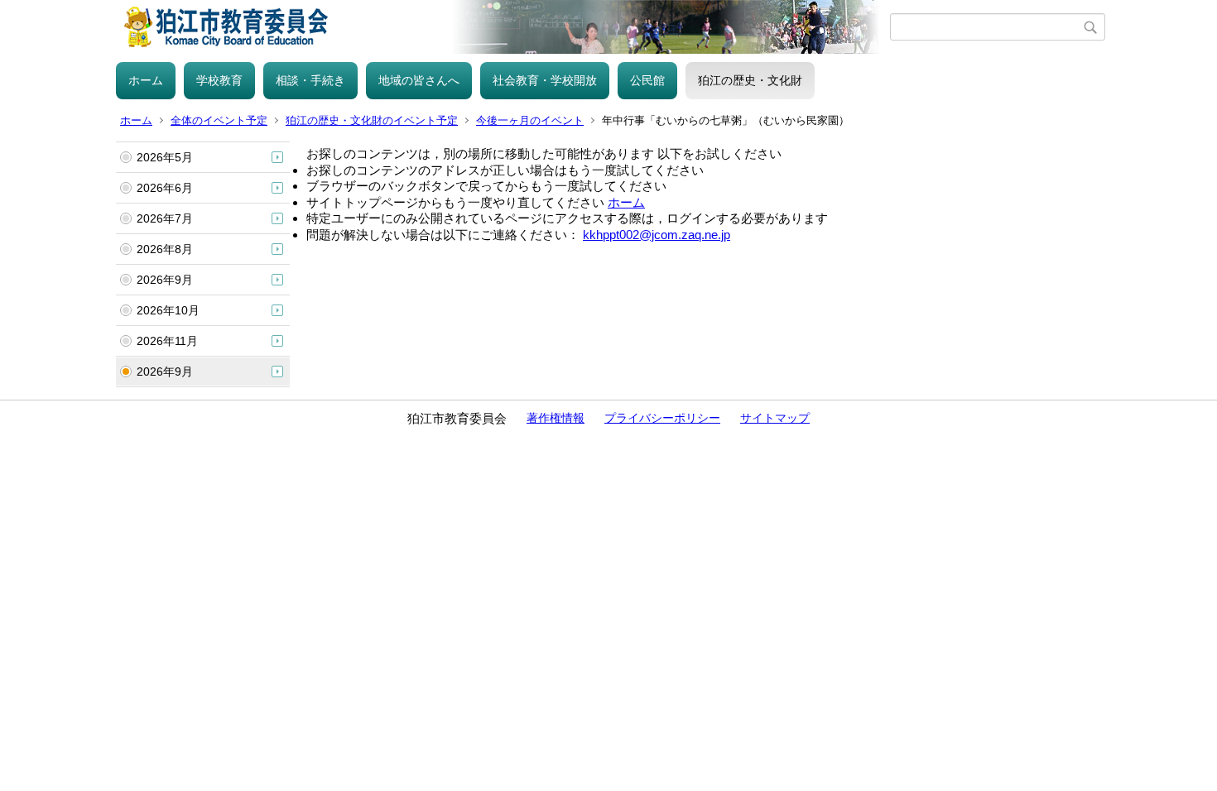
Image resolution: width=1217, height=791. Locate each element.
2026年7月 (165, 218)
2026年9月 (165, 279)
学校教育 (219, 80)
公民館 (647, 80)
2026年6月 (165, 187)
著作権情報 (555, 417)
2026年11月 (167, 341)
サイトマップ (775, 417)
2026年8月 (165, 249)
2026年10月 (168, 310)
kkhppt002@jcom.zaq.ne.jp (656, 235)
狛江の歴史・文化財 (750, 80)
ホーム (145, 80)
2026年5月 (165, 157)
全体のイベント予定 (219, 120)
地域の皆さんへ (418, 80)
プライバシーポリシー (662, 417)
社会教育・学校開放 (545, 80)
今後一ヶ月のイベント (530, 120)
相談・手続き (310, 80)
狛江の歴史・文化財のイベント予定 (372, 120)
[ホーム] (503, 27)
